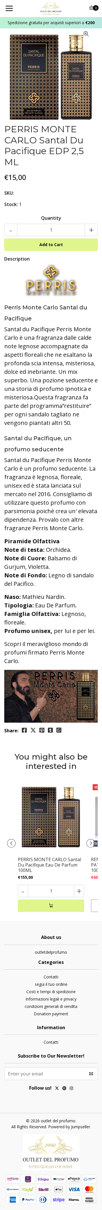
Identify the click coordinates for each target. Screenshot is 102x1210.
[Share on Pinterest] (41, 730)
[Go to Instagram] (71, 1088)
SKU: (9, 193)
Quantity (51, 218)
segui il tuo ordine (51, 984)
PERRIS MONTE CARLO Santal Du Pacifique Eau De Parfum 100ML (49, 865)
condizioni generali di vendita (51, 1006)
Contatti (51, 977)
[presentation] (11, 843)
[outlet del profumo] (51, 8)
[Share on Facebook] (24, 730)
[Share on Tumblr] (50, 730)
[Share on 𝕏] (33, 730)
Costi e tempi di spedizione (51, 991)
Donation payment (51, 1013)
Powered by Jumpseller (69, 1126)
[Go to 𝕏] (57, 1088)
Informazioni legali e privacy (51, 999)
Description (17, 259)
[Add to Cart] (51, 905)
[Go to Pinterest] (64, 1088)
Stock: (11, 204)
